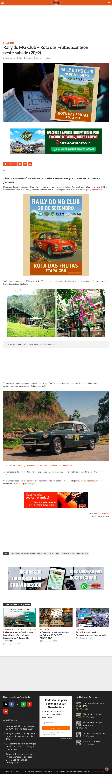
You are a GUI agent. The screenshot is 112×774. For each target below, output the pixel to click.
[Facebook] (11, 704)
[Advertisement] (56, 25)
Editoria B (29, 58)
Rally (57, 553)
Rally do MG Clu (62, 187)
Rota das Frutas (82, 553)
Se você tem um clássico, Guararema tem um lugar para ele (91, 633)
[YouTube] (5, 711)
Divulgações (8, 43)
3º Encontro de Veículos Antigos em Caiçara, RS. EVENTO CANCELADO (54, 635)
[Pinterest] (29, 704)
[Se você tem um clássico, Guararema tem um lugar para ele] (92, 617)
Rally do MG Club (68, 553)
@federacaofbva (96, 190)
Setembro (31, 629)
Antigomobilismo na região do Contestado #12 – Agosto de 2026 (20, 736)
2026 (5, 629)
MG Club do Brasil (101, 513)
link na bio (79, 481)
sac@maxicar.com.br (99, 771)
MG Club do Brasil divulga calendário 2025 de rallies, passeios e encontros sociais (38, 466)
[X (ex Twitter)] (17, 704)
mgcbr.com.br (92, 481)
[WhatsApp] (23, 704)
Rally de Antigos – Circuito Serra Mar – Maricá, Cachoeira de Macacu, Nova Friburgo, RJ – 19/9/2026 (18, 636)
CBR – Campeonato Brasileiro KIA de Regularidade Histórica (32, 553)
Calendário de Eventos (17, 629)
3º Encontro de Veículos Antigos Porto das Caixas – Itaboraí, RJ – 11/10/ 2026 (21, 746)
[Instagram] (5, 704)
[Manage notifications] (107, 769)
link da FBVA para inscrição (24, 483)
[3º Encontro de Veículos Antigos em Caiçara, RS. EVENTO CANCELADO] (55, 617)
